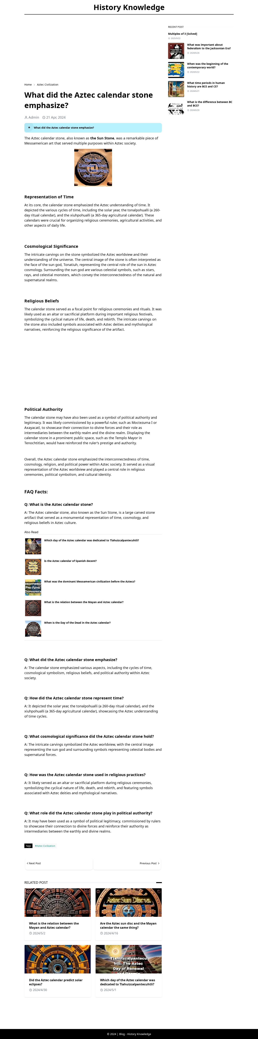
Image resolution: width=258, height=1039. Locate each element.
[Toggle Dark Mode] (42, 17)
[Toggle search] (48, 17)
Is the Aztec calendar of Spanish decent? (70, 561)
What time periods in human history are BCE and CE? (206, 84)
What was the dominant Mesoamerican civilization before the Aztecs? (89, 581)
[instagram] (34, 17)
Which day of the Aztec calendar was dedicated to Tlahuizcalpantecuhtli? (91, 540)
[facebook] (27, 17)
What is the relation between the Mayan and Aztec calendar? (84, 602)
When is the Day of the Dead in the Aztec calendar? (77, 622)
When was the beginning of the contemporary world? (207, 65)
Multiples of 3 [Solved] (182, 34)
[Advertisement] (93, 51)
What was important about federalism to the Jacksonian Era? (209, 46)
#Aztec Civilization (45, 845)
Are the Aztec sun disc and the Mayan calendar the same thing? (128, 925)
